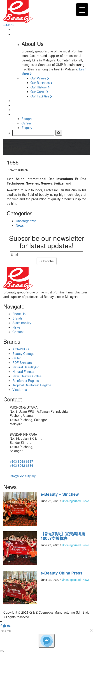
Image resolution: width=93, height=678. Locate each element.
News (20, 225)
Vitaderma (19, 389)
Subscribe (47, 261)
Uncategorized (26, 220)
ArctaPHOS (20, 349)
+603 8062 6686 (21, 465)
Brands (17, 318)
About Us (19, 313)
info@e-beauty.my (23, 476)
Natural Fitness (23, 371)
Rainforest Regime (25, 380)
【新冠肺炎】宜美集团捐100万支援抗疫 (63, 536)
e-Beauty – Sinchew (60, 494)
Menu (10, 25)
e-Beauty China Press (61, 573)
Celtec (16, 358)
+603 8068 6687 (21, 461)
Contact (17, 331)
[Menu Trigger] (82, 9)
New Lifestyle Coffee (27, 376)
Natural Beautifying (26, 367)
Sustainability (21, 322)
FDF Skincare (22, 362)
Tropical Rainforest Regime (31, 385)
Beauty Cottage (23, 353)
